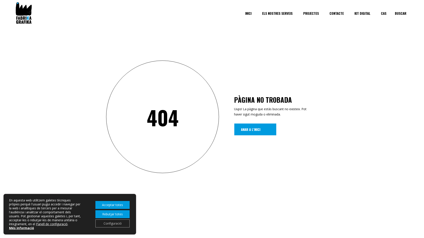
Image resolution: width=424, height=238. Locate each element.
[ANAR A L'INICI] (255, 129)
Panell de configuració (52, 224)
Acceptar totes (112, 205)
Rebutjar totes (112, 214)
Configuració (113, 223)
